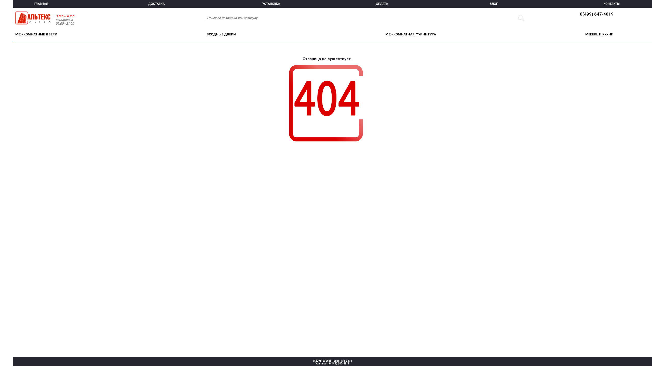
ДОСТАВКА (156, 4)
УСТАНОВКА (271, 4)
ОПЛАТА (382, 4)
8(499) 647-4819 (597, 14)
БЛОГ (494, 4)
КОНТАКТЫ (612, 4)
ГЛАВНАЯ (41, 4)
